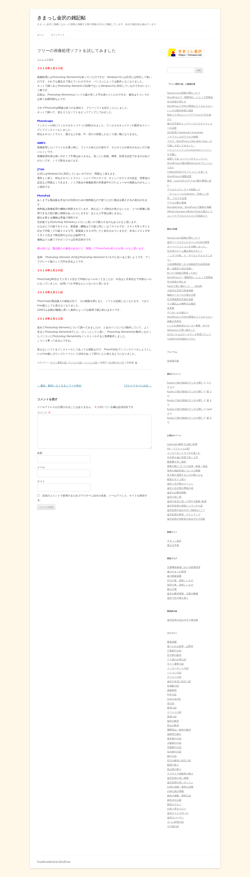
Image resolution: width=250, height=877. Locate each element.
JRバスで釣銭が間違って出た (182, 273)
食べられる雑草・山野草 (180, 646)
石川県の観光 (174, 655)
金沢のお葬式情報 (176, 492)
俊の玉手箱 (173, 545)
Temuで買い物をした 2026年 (184, 286)
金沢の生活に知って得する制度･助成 (186, 501)
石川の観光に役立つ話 (179, 760)
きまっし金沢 (174, 540)
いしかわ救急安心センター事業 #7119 (188, 325)
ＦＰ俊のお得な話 (176, 659)
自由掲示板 (173, 360)
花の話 (170, 703)
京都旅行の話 (174, 747)
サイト (41, 481)
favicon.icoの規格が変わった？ (183, 92)
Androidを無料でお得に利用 (182, 444)
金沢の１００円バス (178, 813)
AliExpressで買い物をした (181, 330)
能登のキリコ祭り (176, 479)
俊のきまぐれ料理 (176, 571)
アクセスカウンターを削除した (183, 189)
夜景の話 (172, 707)
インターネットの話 (178, 668)
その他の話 (173, 826)
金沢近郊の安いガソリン (180, 782)
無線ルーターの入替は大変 (181, 294)
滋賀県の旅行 (174, 734)
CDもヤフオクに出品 (138, 385)
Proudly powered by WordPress (53, 861)
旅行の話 (172, 756)
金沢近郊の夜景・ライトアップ (183, 514)
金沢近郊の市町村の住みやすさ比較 (186, 518)
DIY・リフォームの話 (178, 448)
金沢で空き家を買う (178, 598)
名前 (39, 453)
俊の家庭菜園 (174, 576)
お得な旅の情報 (175, 791)
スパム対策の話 (175, 822)
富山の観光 (173, 725)
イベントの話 (174, 712)
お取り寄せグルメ (176, 808)
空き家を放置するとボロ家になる (185, 475)
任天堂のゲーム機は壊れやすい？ (185, 251)
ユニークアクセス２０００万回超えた (187, 215)
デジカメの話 (75, 362)
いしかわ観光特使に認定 (180, 110)
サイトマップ (57, 34)
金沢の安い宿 (174, 497)
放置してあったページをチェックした (187, 158)
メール (41, 467)
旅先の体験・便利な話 (179, 795)
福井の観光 (173, 721)
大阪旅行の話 (174, 742)
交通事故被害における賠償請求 (183, 567)
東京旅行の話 (174, 738)
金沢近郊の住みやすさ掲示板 (182, 620)
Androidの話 (174, 699)
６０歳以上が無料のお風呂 (181, 303)
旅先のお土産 (174, 800)
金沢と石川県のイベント (180, 483)
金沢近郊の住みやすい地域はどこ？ (186, 510)
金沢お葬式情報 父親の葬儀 (182, 593)
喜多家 (170, 308)
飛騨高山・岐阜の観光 (179, 729)
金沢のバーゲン (175, 817)
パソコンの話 (90, 362)
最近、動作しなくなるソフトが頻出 (59, 385)
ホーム (40, 34)
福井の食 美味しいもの (180, 584)
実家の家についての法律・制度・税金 (187, 466)
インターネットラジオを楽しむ (183, 453)
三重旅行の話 (174, 650)
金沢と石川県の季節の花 (180, 488)
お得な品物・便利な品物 (180, 786)
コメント (44, 412)
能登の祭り (173, 764)
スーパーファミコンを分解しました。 (187, 246)
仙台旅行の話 (174, 751)
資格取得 (172, 690)
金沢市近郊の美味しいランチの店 (185, 505)
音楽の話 (172, 716)
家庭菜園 (172, 641)
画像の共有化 (174, 321)
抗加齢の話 (173, 685)
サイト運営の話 (58, 362)
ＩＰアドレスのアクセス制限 (182, 136)
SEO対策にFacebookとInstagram (185, 132)
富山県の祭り (174, 769)
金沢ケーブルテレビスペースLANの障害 (188, 242)
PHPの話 (171, 694)
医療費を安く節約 (176, 461)
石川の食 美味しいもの (180, 580)
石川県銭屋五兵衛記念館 (180, 299)
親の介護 (172, 589)
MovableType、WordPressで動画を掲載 (189, 207)
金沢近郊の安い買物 (178, 778)
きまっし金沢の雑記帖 (61, 17)
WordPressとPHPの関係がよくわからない (190, 106)
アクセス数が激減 (176, 202)
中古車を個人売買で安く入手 (182, 457)
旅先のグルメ (174, 804)
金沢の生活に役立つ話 (179, 681)
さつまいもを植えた (178, 312)
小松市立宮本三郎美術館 (180, 290)
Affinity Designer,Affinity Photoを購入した (190, 211)
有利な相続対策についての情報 (183, 470)
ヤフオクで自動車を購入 (180, 773)
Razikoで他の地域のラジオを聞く (185, 382)
